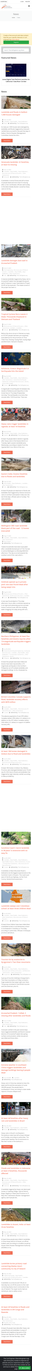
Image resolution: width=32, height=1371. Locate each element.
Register (16, 42)
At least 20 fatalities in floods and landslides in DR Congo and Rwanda (15, 1331)
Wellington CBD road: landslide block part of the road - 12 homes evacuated (15, 528)
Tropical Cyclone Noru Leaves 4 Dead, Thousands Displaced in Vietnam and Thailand (14, 316)
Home (13, 17)
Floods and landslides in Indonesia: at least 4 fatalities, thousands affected (15, 1171)
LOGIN (22, 1)
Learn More (15, 39)
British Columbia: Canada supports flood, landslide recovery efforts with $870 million (16, 699)
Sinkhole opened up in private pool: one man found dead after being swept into (14, 584)
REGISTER (27, 1)
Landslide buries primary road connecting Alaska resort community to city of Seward (14, 1277)
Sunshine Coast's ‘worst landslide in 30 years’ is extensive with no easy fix (15, 850)
